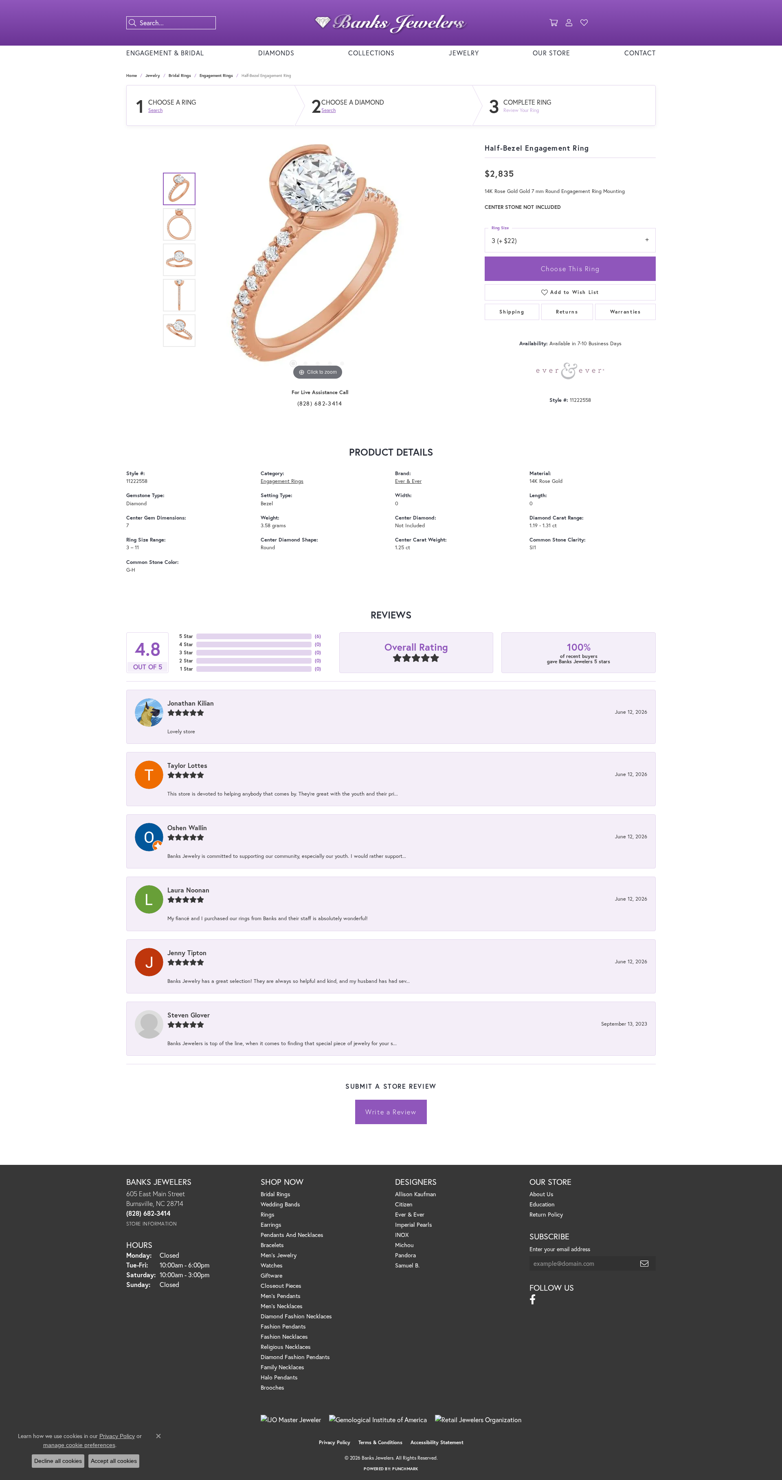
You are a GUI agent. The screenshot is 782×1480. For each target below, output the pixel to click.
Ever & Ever (408, 481)
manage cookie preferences (79, 1445)
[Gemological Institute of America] (378, 1420)
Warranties (625, 312)
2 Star (186, 661)
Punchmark (405, 1468)
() (318, 636)
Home (131, 75)
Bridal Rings (180, 75)
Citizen (404, 1204)
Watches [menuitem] (272, 1265)
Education (542, 1204)
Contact (640, 52)
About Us (541, 1194)
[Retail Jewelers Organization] (478, 1420)
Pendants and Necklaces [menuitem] (292, 1235)
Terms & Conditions (380, 1442)
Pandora (405, 1255)
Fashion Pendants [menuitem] (283, 1326)
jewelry (152, 75)
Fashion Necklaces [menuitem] (284, 1336)
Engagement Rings (216, 75)
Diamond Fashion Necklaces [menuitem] (296, 1316)
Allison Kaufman (415, 1194)
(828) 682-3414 (320, 403)
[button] (553, 23)
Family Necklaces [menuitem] (282, 1367)
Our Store (551, 52)
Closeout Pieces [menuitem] (281, 1285)
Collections (371, 52)
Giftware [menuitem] (271, 1275)
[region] (318, 260)
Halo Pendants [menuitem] (279, 1377)
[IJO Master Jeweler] (291, 1420)
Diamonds (276, 52)
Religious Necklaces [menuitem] (286, 1347)
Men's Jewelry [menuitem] (279, 1255)
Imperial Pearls (413, 1224)
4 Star (186, 644)
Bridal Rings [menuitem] (275, 1194)
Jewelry (464, 52)
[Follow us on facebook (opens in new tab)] (532, 1300)
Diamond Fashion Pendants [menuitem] (295, 1357)
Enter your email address (559, 1249)
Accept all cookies (114, 1461)
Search (155, 110)
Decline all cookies (58, 1461)
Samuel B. (407, 1265)
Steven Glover (188, 1015)
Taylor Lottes (187, 765)
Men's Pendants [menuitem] (281, 1296)
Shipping (511, 312)
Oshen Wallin (187, 827)
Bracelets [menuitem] (272, 1245)
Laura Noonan (188, 890)
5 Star (186, 636)
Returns (567, 312)
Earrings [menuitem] (271, 1224)
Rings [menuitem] (268, 1214)
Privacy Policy (334, 1442)
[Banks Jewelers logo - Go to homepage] (391, 23)
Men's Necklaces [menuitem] (282, 1306)
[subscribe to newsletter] (645, 1263)
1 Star (186, 669)
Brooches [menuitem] (272, 1387)
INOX (402, 1235)
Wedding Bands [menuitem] (280, 1204)
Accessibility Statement (437, 1442)
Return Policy (546, 1214)
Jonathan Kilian (190, 703)
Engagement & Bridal (165, 52)
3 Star (186, 652)
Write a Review (390, 1111)
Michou (404, 1245)
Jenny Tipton (186, 952)
